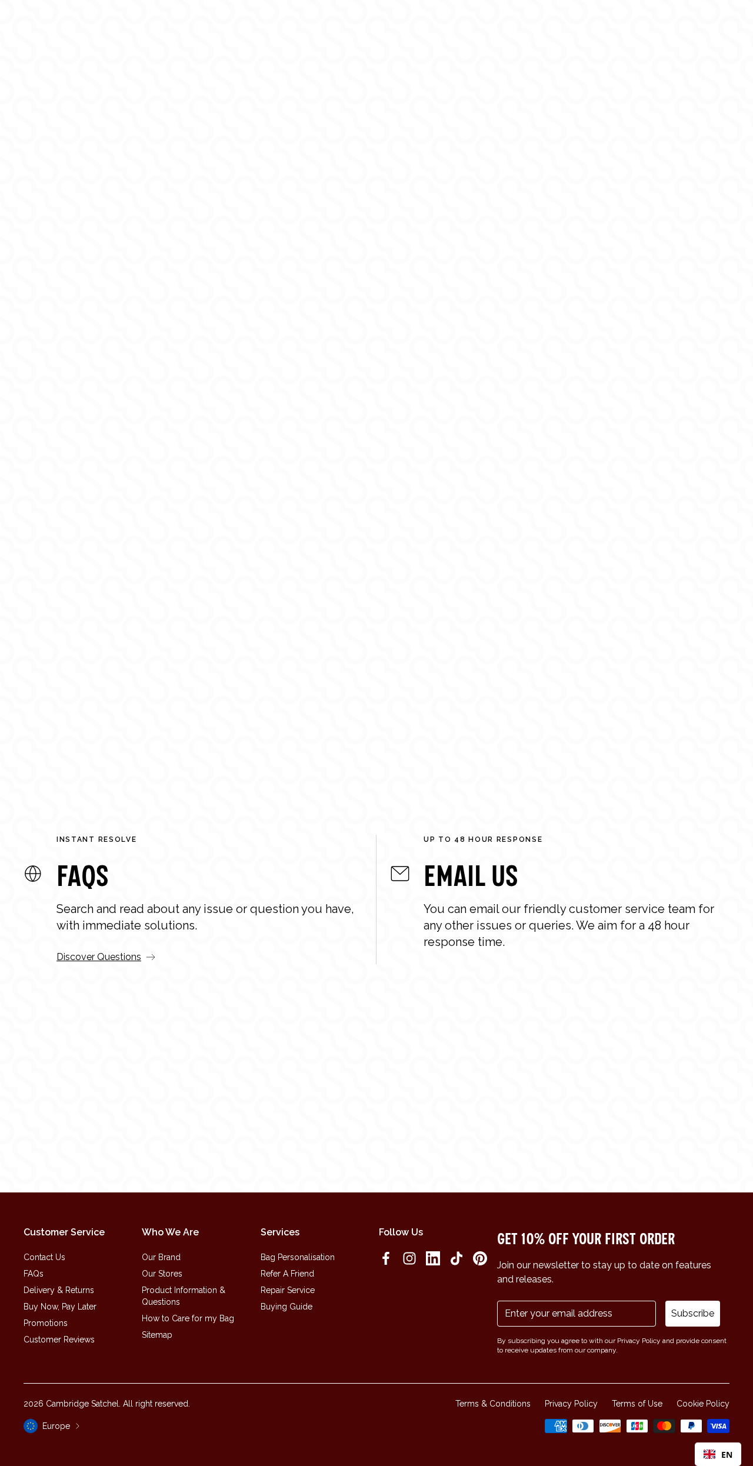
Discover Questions (98, 956)
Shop (249, 31)
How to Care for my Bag (188, 1318)
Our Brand (161, 1257)
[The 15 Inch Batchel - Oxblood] (40, 597)
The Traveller (421, 717)
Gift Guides (398, 31)
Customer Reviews (59, 1339)
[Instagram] (409, 1258)
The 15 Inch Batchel (74, 717)
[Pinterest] (480, 1258)
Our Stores (162, 1273)
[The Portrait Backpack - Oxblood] (578, 597)
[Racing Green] (163, 733)
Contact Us (44, 1257)
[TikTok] (456, 1258)
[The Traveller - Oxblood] (398, 597)
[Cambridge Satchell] (99, 31)
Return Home (377, 363)
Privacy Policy (571, 1403)
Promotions (46, 1323)
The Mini (231, 717)
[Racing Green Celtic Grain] (533, 733)
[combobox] (718, 1454)
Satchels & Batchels (418, 316)
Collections (297, 31)
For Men (323, 316)
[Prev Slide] (14, 625)
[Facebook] (386, 1258)
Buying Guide (286, 1306)
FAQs (34, 1273)
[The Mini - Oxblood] (219, 597)
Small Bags (513, 316)
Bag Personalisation (298, 1257)
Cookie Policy (703, 1403)
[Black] (174, 733)
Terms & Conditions (493, 1403)
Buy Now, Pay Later (60, 1306)
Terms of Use (637, 1403)
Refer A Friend (287, 1273)
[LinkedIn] (433, 1258)
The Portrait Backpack (618, 717)
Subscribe (692, 1313)
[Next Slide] (739, 625)
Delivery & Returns (59, 1290)
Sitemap (157, 1335)
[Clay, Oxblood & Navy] (339, 734)
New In (214, 31)
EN (726, 1454)
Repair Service (288, 1290)
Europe (56, 1426)
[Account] (695, 31)
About (349, 31)
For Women (240, 316)
